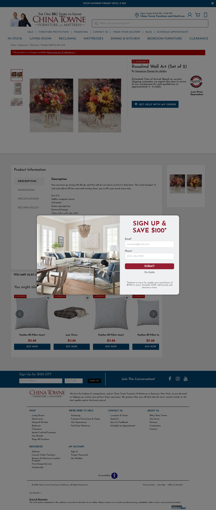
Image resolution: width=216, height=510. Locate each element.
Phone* (128, 251)
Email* (128, 239)
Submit (149, 266)
